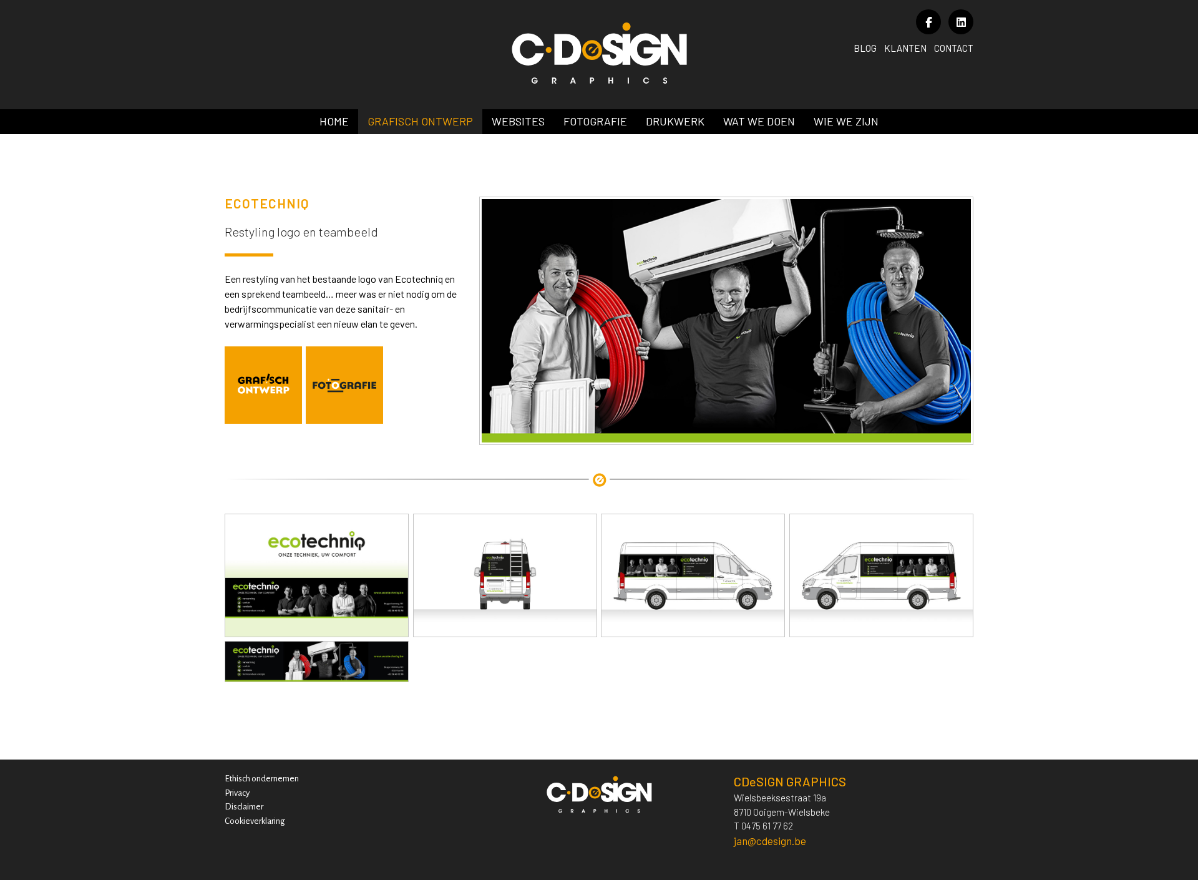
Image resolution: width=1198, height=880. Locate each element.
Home (334, 121)
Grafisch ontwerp (420, 121)
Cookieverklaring (255, 821)
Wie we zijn (846, 121)
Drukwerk (675, 121)
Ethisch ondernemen (262, 778)
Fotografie (595, 121)
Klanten (905, 48)
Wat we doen (759, 121)
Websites (518, 121)
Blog (865, 48)
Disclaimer (244, 806)
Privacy (237, 793)
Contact (953, 48)
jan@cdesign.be (770, 840)
